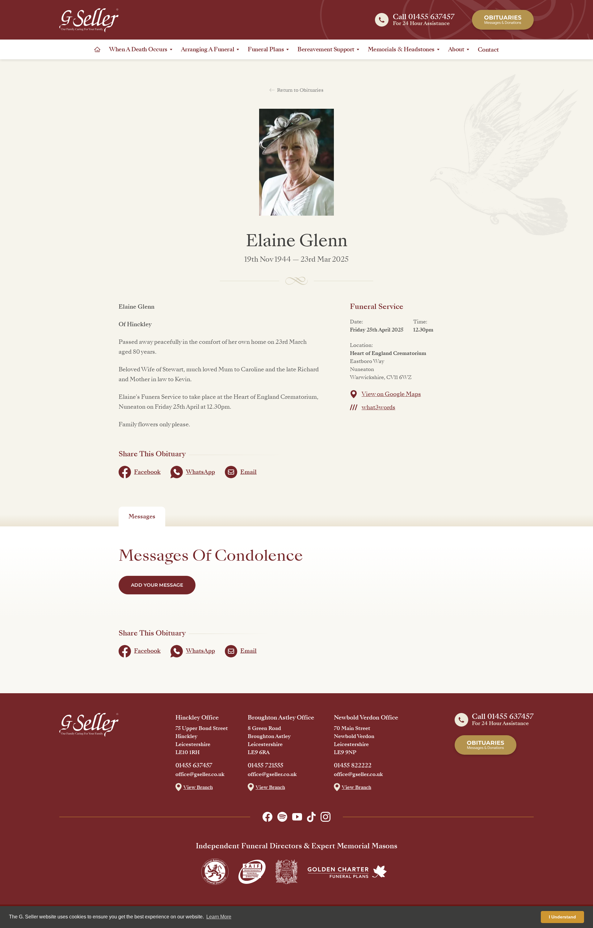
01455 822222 (353, 765)
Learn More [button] (218, 916)
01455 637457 (193, 765)
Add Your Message (157, 585)
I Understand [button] (562, 916)
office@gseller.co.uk (200, 774)
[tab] (142, 516)
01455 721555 (265, 765)
